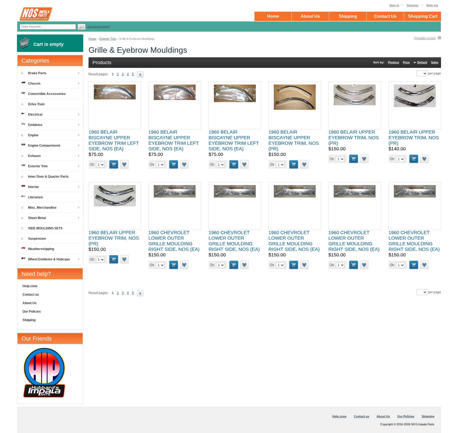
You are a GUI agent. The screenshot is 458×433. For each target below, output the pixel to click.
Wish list (432, 5)
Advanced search (98, 26)
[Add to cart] (113, 164)
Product (393, 62)
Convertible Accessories (47, 94)
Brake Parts (37, 73)
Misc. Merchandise (42, 207)
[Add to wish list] (124, 164)
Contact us (31, 294)
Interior (33, 187)
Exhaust (34, 156)
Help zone (30, 286)
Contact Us (385, 16)
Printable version (425, 38)
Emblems (35, 125)
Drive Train (36, 104)
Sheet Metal (37, 218)
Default (422, 62)
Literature (35, 197)
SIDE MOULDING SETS (45, 228)
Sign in (394, 5)
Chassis (34, 83)
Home (92, 38)
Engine (33, 135)
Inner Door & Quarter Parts (48, 176)
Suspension (37, 238)
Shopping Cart (422, 16)
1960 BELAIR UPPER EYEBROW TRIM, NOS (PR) (353, 137)
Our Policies (32, 311)
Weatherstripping (41, 249)
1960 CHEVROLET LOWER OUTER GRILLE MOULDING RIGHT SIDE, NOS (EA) (174, 241)
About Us (30, 303)
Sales (434, 62)
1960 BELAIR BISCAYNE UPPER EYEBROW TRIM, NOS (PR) (293, 140)
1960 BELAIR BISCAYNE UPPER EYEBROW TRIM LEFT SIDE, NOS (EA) (114, 140)
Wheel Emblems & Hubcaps (49, 259)
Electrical (35, 114)
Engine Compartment (44, 145)
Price (406, 62)
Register (413, 5)
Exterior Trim (107, 38)
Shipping (29, 320)
